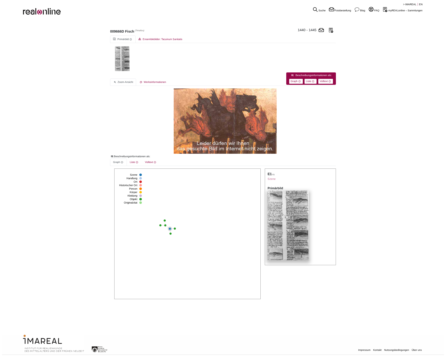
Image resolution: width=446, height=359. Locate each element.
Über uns (417, 350)
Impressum (364, 350)
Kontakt (377, 350)
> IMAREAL (409, 4)
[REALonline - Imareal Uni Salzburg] (74, 8)
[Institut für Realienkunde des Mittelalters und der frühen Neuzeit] (53, 343)
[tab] (123, 39)
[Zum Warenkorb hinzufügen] (321, 30)
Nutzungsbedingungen (396, 350)
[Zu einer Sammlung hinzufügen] (331, 30)
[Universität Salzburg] (99, 349)
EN (420, 4)
